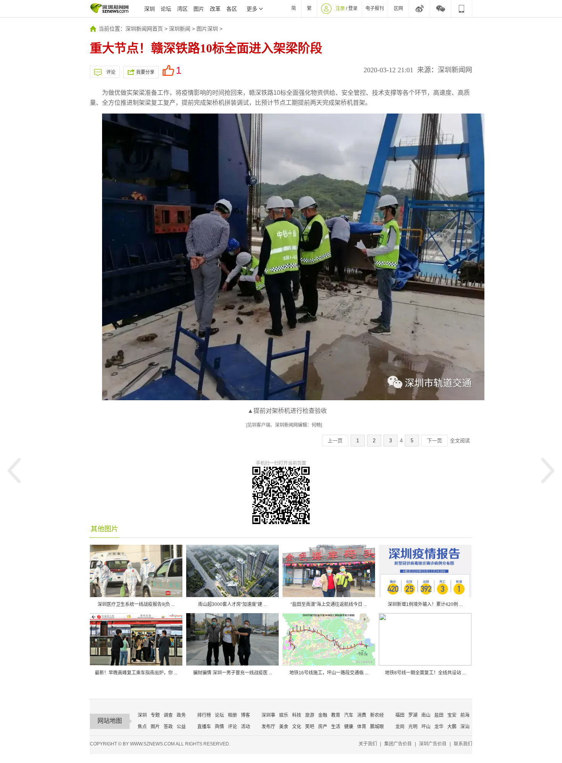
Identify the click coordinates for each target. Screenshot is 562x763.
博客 (245, 715)
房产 (322, 726)
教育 (335, 715)
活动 (245, 726)
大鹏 (451, 726)
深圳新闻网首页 (144, 29)
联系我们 (463, 744)
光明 (412, 726)
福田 (399, 715)
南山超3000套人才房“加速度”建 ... (232, 604)
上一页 (335, 440)
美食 (283, 726)
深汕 (464, 726)
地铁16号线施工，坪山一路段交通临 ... (328, 672)
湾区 (182, 9)
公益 (181, 726)
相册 (232, 715)
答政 (168, 726)
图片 (198, 9)
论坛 (166, 9)
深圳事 (268, 715)
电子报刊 (374, 8)
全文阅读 (460, 440)
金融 (322, 715)
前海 (464, 715)
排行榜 (204, 715)
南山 (425, 715)
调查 (168, 715)
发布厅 (268, 726)
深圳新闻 (179, 29)
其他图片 (104, 529)
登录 (352, 8)
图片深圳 (207, 29)
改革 (215, 9)
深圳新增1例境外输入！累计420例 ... (425, 604)
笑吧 (309, 726)
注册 (340, 8)
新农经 (377, 715)
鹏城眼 (377, 726)
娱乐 (283, 715)
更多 (252, 9)
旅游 (309, 715)
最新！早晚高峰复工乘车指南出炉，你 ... (136, 672)
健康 (348, 726)
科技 (296, 715)
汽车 (348, 715)
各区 (231, 9)
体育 (361, 726)
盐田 (438, 715)
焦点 (142, 726)
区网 (398, 8)
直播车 (204, 726)
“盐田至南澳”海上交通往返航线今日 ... (329, 604)
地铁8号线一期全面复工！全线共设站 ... (425, 672)
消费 (361, 715)
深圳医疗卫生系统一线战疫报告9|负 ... (136, 604)
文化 (296, 726)
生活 (335, 726)
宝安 (451, 715)
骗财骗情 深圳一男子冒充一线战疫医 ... (232, 672)
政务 (181, 715)
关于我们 (368, 744)
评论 (110, 72)
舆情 (219, 726)
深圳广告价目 (433, 744)
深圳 (149, 9)
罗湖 (412, 715)
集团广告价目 (398, 744)
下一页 (434, 440)
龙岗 (399, 726)
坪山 (425, 726)
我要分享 (145, 72)
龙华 (438, 726)
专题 (155, 715)
